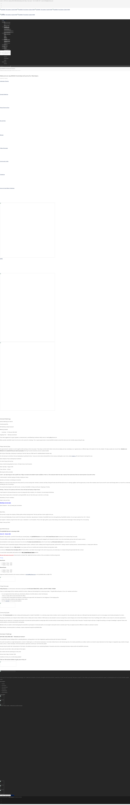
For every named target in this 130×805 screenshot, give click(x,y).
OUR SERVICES (4, 44)
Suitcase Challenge (7, 41)
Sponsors (5, 56)
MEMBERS (3, 33)
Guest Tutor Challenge (7, 30)
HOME (3, 20)
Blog (4, 25)
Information (4, 692)
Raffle (5, 35)
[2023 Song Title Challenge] (2, 703)
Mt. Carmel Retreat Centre (28, 552)
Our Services (5, 687)
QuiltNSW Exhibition (7, 49)
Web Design (11, 797)
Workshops (6, 46)
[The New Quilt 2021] (2, 789)
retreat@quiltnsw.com (31, 574)
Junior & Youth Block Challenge (8, 32)
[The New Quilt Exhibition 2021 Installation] (2, 784)
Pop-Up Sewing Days (7, 34)
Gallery (5, 60)
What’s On (5, 42)
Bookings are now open (5, 502)
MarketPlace (6, 53)
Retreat (5, 37)
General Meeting (6, 28)
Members (4, 688)
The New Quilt (6, 58)
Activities (4, 685)
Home (3, 683)
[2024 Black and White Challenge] (2, 699)
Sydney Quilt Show (7, 51)
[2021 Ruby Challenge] (2, 793)
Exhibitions (4, 690)
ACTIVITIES (4, 20)
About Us (5, 63)
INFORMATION (4, 61)
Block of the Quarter (7, 22)
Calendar (7, 601)
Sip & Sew (5, 39)
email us (74, 456)
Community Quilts (6, 25)
